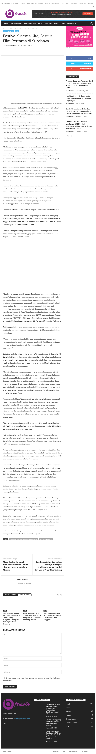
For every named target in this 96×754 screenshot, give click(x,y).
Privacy (64, 751)
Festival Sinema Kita (46, 539)
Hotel (40, 24)
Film (11, 29)
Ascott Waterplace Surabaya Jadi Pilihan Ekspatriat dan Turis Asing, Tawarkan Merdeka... (53, 735)
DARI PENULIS (25, 595)
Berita (23, 3)
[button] (91, 23)
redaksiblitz (12, 45)
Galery (90, 3)
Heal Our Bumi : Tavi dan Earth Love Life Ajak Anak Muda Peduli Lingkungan (78, 98)
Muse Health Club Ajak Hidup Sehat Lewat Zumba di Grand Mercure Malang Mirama (15, 566)
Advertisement (73, 751)
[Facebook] (5, 51)
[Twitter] (93, 6)
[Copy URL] (22, 51)
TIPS (63, 24)
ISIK (67, 726)
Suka (89, 58)
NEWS (6, 24)
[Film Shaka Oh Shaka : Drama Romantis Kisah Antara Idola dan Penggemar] (53, 605)
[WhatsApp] (17, 51)
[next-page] (60, 594)
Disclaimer (56, 751)
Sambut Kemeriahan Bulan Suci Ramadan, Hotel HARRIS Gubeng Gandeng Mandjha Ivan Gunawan (79, 111)
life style (65, 3)
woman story (43, 3)
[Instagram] (89, 6)
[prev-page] (57, 594)
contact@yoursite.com (22, 719)
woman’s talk (31, 3)
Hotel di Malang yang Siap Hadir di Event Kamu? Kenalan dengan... (53, 722)
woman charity (54, 3)
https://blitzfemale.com (24, 583)
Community (71, 24)
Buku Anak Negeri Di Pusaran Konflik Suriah (24, 539)
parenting (73, 3)
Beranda (5, 29)
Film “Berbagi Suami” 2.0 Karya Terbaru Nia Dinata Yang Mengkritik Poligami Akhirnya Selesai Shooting (11, 618)
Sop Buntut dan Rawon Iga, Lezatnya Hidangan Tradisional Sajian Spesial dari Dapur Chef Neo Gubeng (48, 566)
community (82, 3)
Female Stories (16, 24)
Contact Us (84, 751)
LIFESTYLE (48, 24)
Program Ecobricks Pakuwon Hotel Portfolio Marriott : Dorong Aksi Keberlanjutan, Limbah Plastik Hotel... (79, 84)
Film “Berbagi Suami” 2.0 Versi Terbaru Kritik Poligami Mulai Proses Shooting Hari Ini (32, 616)
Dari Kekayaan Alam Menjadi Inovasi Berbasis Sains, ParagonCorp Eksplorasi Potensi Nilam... (53, 709)
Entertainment (30, 24)
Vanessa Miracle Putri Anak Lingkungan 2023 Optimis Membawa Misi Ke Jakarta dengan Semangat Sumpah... (79, 125)
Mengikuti (87, 63)
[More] (28, 51)
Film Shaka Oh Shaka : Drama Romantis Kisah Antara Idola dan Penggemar (52, 616)
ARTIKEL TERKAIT (10, 595)
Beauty (57, 24)
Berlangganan (85, 69)
